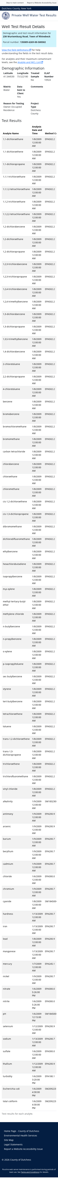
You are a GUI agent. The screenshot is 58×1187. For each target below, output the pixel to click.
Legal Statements (13, 1144)
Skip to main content (15, 2)
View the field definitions (15, 49)
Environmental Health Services (20, 1135)
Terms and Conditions (30, 1172)
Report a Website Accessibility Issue (41, 2)
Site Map (9, 1140)
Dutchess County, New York (16, 8)
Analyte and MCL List (29, 62)
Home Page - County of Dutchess (21, 1131)
